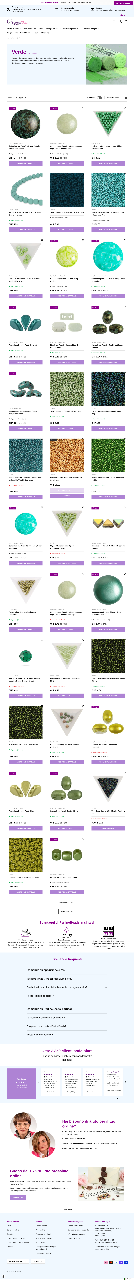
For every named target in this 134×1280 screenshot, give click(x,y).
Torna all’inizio (67, 1209)
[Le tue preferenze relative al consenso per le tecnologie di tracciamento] (3, 1276)
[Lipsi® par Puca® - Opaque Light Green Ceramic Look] (67, 323)
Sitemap (10, 1247)
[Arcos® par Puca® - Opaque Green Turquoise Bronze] (26, 389)
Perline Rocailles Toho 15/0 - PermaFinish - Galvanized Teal (107, 214)
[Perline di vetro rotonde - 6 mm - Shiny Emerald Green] (108, 124)
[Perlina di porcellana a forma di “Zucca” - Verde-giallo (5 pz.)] (26, 256)
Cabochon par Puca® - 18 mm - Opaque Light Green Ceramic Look (66, 147)
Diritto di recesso (74, 1238)
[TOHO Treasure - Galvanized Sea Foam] (67, 389)
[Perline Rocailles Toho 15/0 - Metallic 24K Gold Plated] (67, 455)
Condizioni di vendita (75, 1226)
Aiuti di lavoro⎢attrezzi (69, 29)
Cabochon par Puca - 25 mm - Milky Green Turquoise (108, 280)
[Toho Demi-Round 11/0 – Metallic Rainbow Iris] (108, 789)
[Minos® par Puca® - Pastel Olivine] (67, 855)
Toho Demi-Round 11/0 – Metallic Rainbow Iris (108, 812)
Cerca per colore (13, 1230)
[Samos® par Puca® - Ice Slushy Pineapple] (108, 722)
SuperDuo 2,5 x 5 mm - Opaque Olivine (24, 877)
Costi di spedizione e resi (16, 1238)
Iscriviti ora (18, 1197)
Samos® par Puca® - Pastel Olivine (64, 811)
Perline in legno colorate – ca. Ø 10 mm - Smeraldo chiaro (25, 214)
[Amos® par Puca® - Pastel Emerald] (26, 323)
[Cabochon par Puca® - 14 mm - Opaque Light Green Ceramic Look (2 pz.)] (67, 590)
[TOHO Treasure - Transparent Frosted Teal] (67, 190)
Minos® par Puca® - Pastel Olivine (63, 877)
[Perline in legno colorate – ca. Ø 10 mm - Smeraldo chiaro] (26, 190)
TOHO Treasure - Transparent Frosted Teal (67, 212)
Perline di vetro (13, 29)
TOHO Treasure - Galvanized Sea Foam (65, 411)
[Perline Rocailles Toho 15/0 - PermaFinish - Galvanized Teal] (108, 190)
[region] (82, 1082)
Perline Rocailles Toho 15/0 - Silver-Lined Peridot (107, 479)
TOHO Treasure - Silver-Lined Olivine (23, 745)
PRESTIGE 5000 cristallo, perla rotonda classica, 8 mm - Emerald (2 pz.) (24, 680)
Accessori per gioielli (47, 29)
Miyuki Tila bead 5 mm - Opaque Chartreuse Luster (62, 547)
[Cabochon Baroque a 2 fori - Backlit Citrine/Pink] (67, 722)
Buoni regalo (40, 1242)
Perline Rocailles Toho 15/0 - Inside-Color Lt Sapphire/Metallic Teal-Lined (25, 479)
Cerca (9, 1226)
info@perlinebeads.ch (118, 10)
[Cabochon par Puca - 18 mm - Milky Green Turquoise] (26, 523)
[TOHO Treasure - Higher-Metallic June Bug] (108, 389)
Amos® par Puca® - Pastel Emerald (23, 345)
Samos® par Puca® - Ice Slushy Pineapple (104, 746)
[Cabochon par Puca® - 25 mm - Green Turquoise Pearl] (108, 590)
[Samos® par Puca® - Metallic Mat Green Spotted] (108, 323)
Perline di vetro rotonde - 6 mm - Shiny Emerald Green (106, 147)
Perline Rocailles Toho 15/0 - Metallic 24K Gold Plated (66, 479)
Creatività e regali (90, 29)
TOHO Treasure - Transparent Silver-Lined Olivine (108, 680)
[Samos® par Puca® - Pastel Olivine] (67, 789)
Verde (20, 38)
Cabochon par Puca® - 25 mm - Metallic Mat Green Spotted (24, 147)
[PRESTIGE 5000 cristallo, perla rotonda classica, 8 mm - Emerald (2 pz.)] (26, 656)
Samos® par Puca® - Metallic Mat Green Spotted (107, 346)
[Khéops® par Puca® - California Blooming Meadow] (108, 523)
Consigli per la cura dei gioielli (18, 1242)
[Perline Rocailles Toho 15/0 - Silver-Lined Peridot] (108, 455)
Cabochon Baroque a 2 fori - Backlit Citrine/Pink (64, 746)
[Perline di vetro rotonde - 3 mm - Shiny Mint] (67, 656)
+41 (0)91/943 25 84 (103, 10)
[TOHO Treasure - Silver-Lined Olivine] (26, 722)
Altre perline (28, 29)
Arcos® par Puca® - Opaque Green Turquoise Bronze (23, 412)
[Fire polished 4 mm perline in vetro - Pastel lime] (26, 590)
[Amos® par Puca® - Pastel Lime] (26, 789)
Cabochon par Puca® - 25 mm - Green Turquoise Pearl (106, 613)
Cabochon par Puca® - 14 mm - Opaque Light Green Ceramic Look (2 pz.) (66, 613)
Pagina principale (12, 38)
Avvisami (67, 496)
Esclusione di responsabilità (78, 1230)
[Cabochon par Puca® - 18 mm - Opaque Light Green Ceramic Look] (67, 124)
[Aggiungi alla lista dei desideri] (42, 107)
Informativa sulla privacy (77, 1234)
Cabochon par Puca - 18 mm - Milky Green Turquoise (25, 547)
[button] (126, 21)
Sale (37, 33)
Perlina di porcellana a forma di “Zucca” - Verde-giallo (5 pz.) (25, 280)
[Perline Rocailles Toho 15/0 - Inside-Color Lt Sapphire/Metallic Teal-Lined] (26, 455)
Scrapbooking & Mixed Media (18, 33)
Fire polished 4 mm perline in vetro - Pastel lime (23, 613)
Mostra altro (67, 911)
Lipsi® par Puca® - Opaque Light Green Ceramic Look (66, 346)
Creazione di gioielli (43, 1253)
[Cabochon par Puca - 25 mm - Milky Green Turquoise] (108, 256)
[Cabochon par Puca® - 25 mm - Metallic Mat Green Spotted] (26, 124)
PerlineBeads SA (16, 1271)
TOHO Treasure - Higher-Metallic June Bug (106, 412)
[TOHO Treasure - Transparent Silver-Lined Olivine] (108, 656)
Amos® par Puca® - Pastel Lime (21, 811)
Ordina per (11, 98)
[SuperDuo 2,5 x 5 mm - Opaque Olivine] (26, 855)
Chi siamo (45, 33)
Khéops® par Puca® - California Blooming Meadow (108, 547)
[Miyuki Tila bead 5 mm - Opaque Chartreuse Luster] (67, 523)
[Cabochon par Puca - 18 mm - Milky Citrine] (67, 256)
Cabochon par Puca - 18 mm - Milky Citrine (64, 280)
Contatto (10, 1234)
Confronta (91, 98)
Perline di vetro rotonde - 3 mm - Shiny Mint (65, 680)
